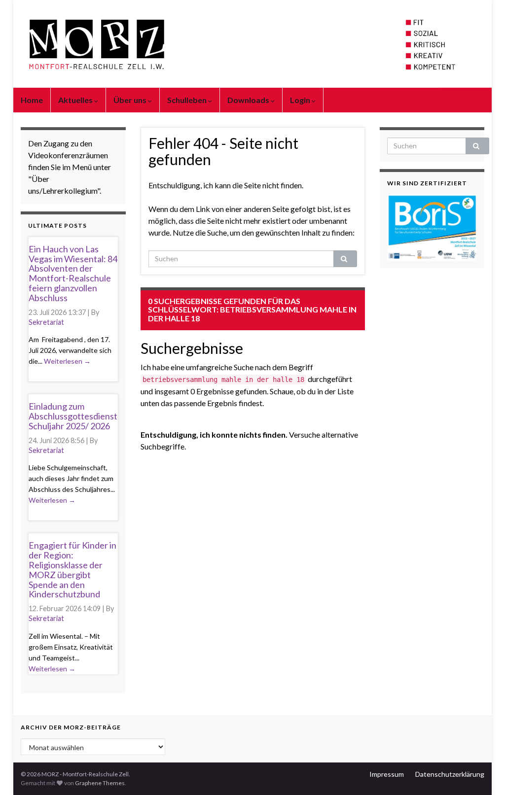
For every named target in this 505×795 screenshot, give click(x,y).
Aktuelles (76, 99)
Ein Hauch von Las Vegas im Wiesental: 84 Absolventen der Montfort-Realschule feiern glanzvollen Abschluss (73, 273)
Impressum (386, 774)
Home (32, 99)
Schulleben (187, 99)
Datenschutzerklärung (449, 774)
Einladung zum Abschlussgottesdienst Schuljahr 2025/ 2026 (73, 416)
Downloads (249, 99)
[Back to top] (482, 772)
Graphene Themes (100, 783)
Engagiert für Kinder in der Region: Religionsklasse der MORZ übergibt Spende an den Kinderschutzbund (72, 569)
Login (301, 99)
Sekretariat (46, 322)
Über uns (130, 99)
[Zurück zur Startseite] (252, 44)
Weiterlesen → (67, 361)
